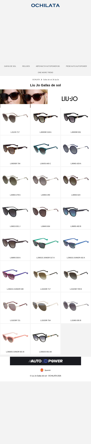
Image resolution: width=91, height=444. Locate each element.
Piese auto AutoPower (76, 66)
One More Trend (45, 72)
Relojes (26, 66)
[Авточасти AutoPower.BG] (45, 365)
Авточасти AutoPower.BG (48, 66)
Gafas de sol (10, 66)
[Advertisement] (45, 27)
